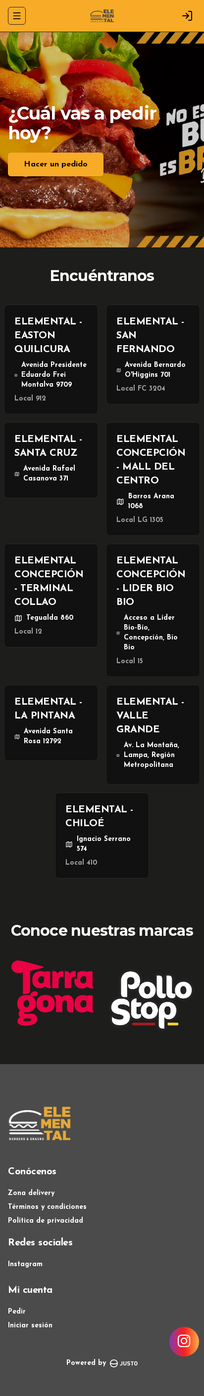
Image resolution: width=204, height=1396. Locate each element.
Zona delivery (31, 1193)
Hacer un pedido (56, 164)
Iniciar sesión (30, 1325)
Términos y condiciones (47, 1207)
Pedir (17, 1312)
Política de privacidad (45, 1221)
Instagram (25, 1264)
